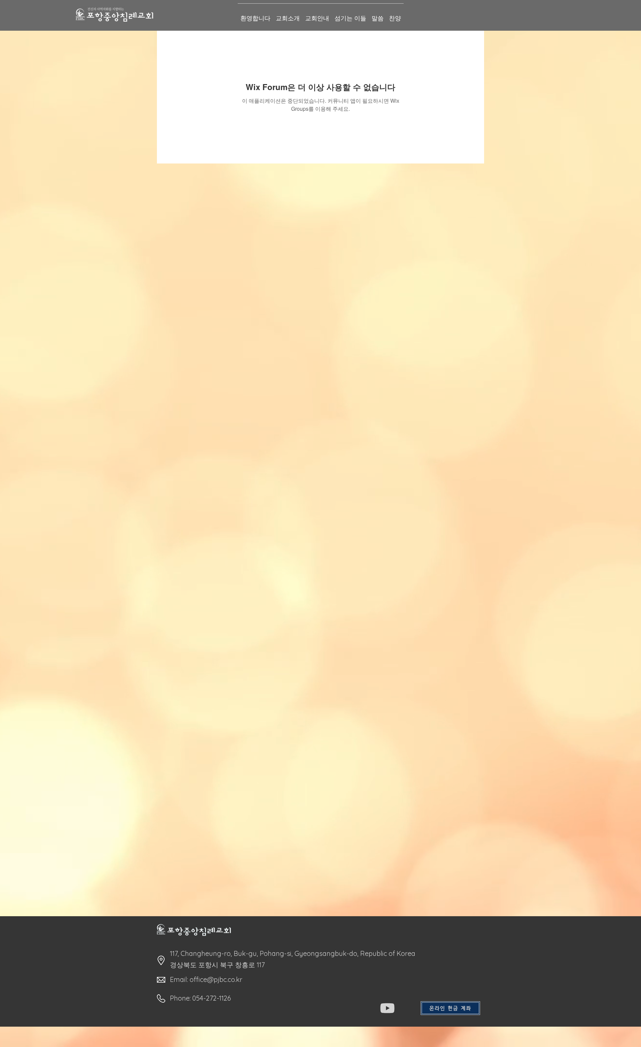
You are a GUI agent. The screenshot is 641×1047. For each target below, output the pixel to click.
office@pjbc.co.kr (216, 979)
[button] (450, 1008)
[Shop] (387, 1008)
